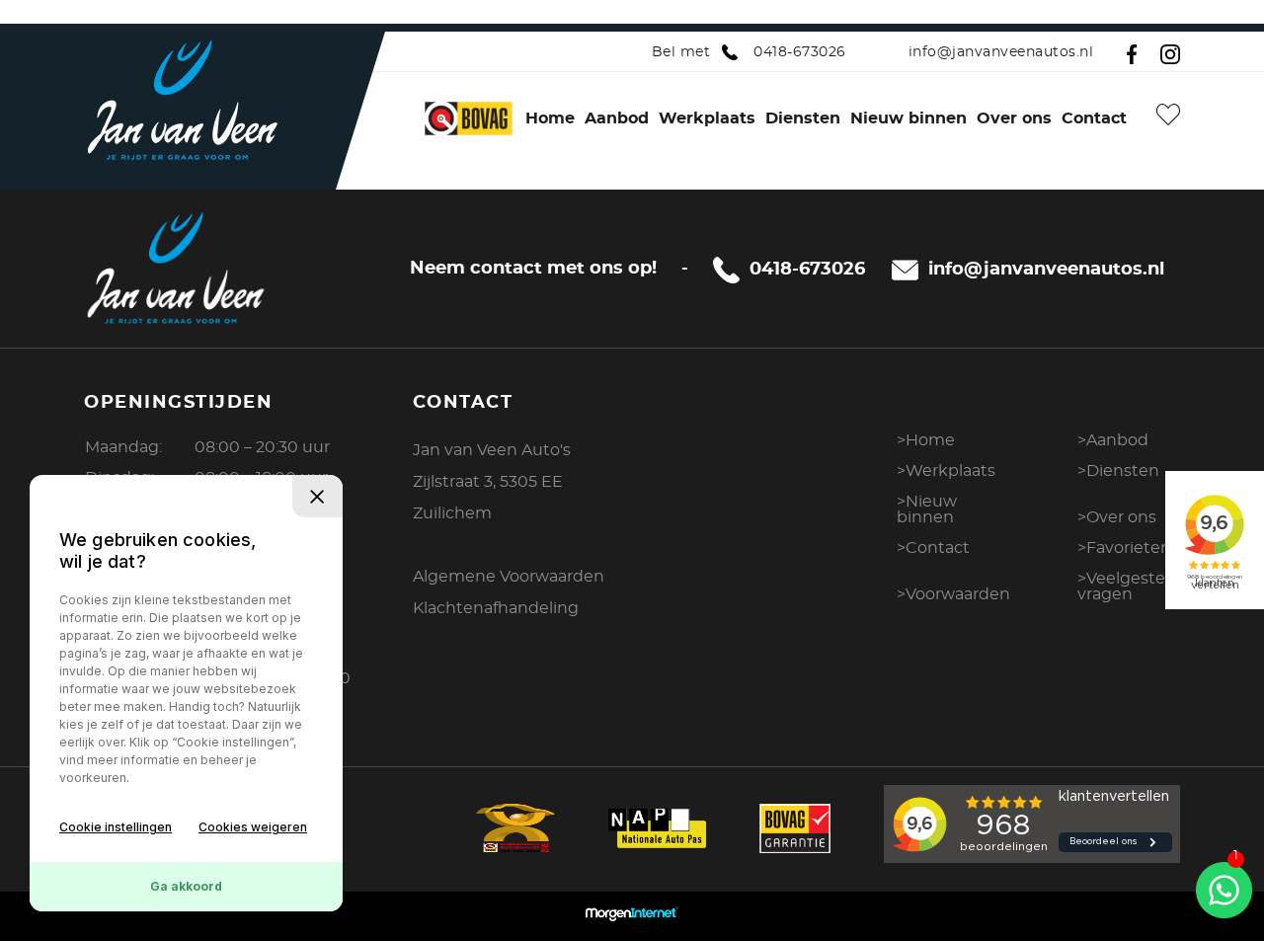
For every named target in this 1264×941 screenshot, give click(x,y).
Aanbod (617, 118)
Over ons (1014, 118)
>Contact (933, 548)
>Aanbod (1112, 440)
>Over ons (1116, 517)
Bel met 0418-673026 (749, 52)
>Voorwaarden (953, 594)
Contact (1094, 118)
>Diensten (1118, 471)
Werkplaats (707, 118)
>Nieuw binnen (927, 509)
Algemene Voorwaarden (508, 577)
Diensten (802, 118)
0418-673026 (807, 269)
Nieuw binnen (908, 118)
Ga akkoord (186, 886)
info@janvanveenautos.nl (1000, 52)
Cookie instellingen (115, 827)
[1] (1224, 888)
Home (550, 118)
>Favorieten (1124, 548)
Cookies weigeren (252, 827)
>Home (926, 440)
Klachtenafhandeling (496, 608)
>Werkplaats (946, 471)
